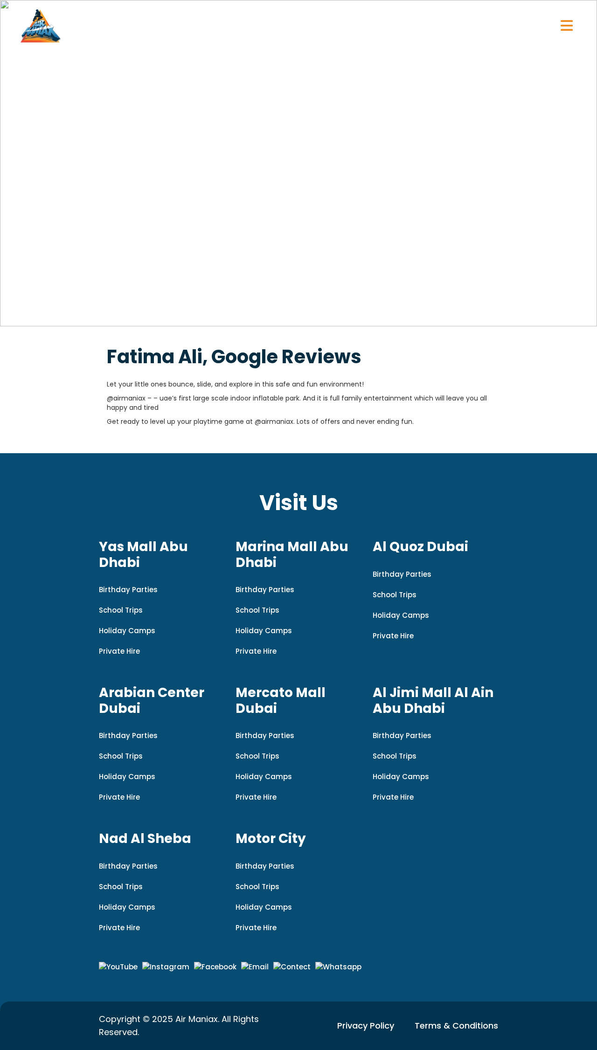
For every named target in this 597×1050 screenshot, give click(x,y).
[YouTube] (118, 967)
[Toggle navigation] (566, 25)
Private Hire (119, 651)
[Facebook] (215, 967)
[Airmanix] (41, 25)
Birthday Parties (128, 589)
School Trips (121, 610)
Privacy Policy (365, 1025)
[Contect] (292, 967)
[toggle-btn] (567, 26)
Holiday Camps (127, 631)
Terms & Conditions (456, 1025)
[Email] (255, 967)
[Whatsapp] (338, 967)
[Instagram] (165, 967)
